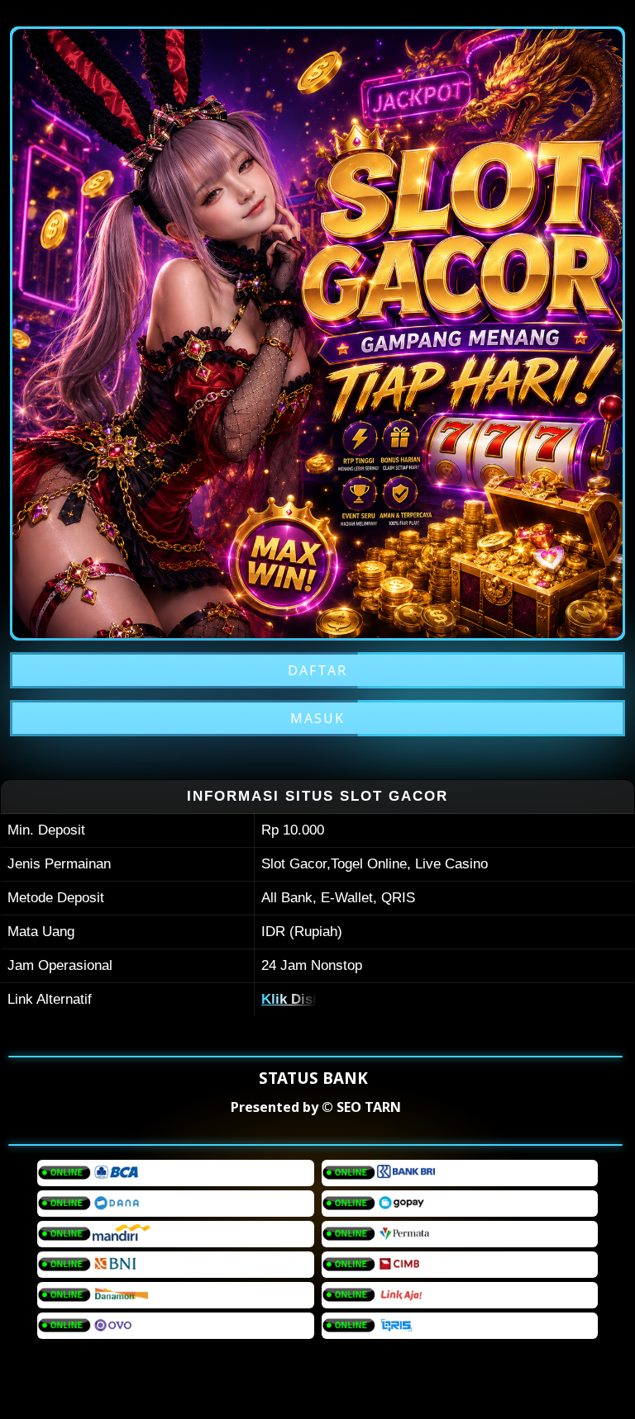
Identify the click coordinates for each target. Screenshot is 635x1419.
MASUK (317, 718)
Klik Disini (295, 999)
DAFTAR (317, 670)
